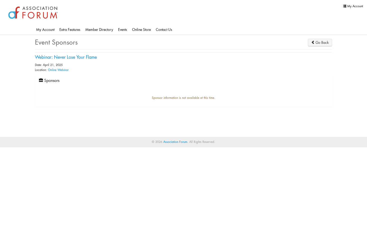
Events (122, 29)
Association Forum (175, 141)
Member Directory (99, 29)
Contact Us (164, 29)
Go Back (322, 42)
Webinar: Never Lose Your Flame (66, 57)
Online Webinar (58, 69)
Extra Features (69, 29)
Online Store (141, 29)
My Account (45, 29)
